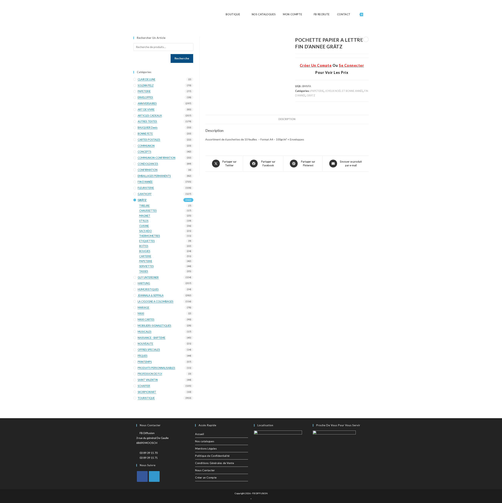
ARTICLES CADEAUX (150, 115)
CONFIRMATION (147, 169)
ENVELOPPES (145, 97)
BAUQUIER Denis (147, 127)
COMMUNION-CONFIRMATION (156, 157)
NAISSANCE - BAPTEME (151, 337)
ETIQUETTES (147, 240)
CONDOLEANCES (148, 163)
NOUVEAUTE (145, 343)
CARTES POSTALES (149, 139)
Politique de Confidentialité (212, 455)
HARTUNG (144, 283)
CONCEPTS (144, 151)
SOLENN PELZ (146, 85)
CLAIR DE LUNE (146, 79)
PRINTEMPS (145, 361)
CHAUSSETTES (148, 210)
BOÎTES (143, 246)
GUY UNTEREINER (148, 277)
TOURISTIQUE (146, 398)
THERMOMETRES (149, 235)
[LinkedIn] (154, 476)
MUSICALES (144, 331)
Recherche (182, 58)
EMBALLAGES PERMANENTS (154, 175)
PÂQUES (142, 355)
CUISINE (144, 225)
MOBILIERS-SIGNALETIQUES (154, 325)
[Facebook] (142, 476)
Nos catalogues (204, 441)
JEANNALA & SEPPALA (151, 295)
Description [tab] (287, 119)
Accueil (199, 434)
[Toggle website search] (368, 14)
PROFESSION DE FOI (150, 373)
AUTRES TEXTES (147, 121)
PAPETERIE (317, 90)
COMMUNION (146, 145)
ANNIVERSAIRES (147, 103)
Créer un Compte (206, 477)
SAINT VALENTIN (148, 379)
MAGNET (144, 215)
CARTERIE (145, 256)
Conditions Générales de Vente (214, 463)
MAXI (141, 313)
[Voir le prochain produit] (366, 39)
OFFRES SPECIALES (149, 349)
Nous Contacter (205, 470)
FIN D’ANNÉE (145, 181)
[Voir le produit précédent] (359, 39)
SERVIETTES (146, 266)
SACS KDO (145, 231)
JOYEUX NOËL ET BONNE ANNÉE (344, 90)
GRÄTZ (311, 95)
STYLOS (143, 220)
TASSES (143, 271)
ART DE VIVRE (146, 109)
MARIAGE (143, 307)
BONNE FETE (145, 133)
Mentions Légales (206, 448)
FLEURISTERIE (146, 187)
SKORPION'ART (147, 392)
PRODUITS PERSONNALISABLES (156, 367)
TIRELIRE (144, 205)
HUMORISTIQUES (148, 289)
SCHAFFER (144, 385)
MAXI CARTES (146, 319)
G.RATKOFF (145, 193)
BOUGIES (144, 251)
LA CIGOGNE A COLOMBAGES (155, 301)
